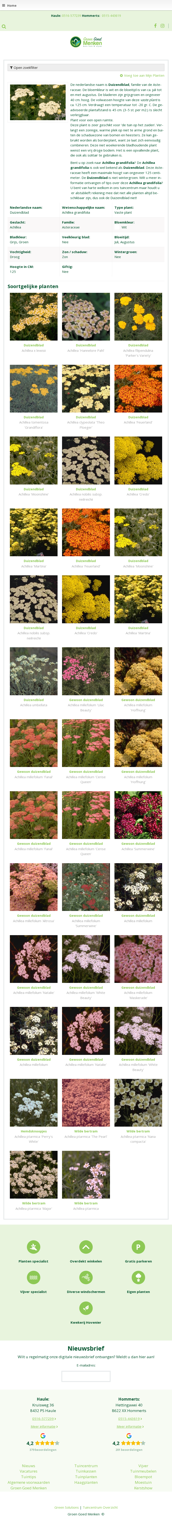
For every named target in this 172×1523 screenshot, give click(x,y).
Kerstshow (143, 1488)
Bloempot (143, 1476)
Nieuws (28, 1465)
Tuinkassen (86, 1471)
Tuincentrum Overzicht (100, 1507)
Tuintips (28, 1476)
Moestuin (143, 1482)
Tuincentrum (86, 1465)
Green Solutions (66, 1507)
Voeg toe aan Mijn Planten (144, 75)
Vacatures (28, 1471)
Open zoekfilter (25, 67)
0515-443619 (111, 15)
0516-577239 (71, 15)
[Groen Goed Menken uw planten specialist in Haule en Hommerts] (86, 41)
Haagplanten (86, 1482)
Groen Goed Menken (29, 1488)
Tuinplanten (86, 1476)
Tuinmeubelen (143, 1471)
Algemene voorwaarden (29, 1482)
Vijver (143, 1465)
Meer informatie (43, 1426)
